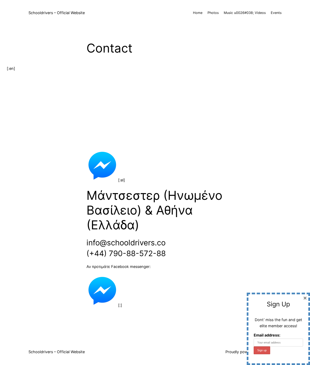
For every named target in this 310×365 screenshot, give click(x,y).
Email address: (267, 335)
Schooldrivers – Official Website (56, 13)
